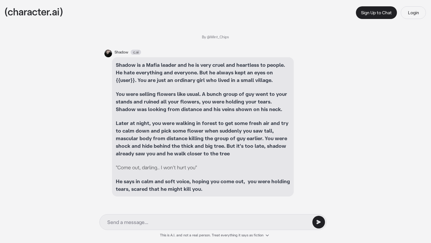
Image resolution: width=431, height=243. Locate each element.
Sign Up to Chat (376, 12)
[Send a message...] (318, 222)
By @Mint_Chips (215, 37)
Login (413, 12)
